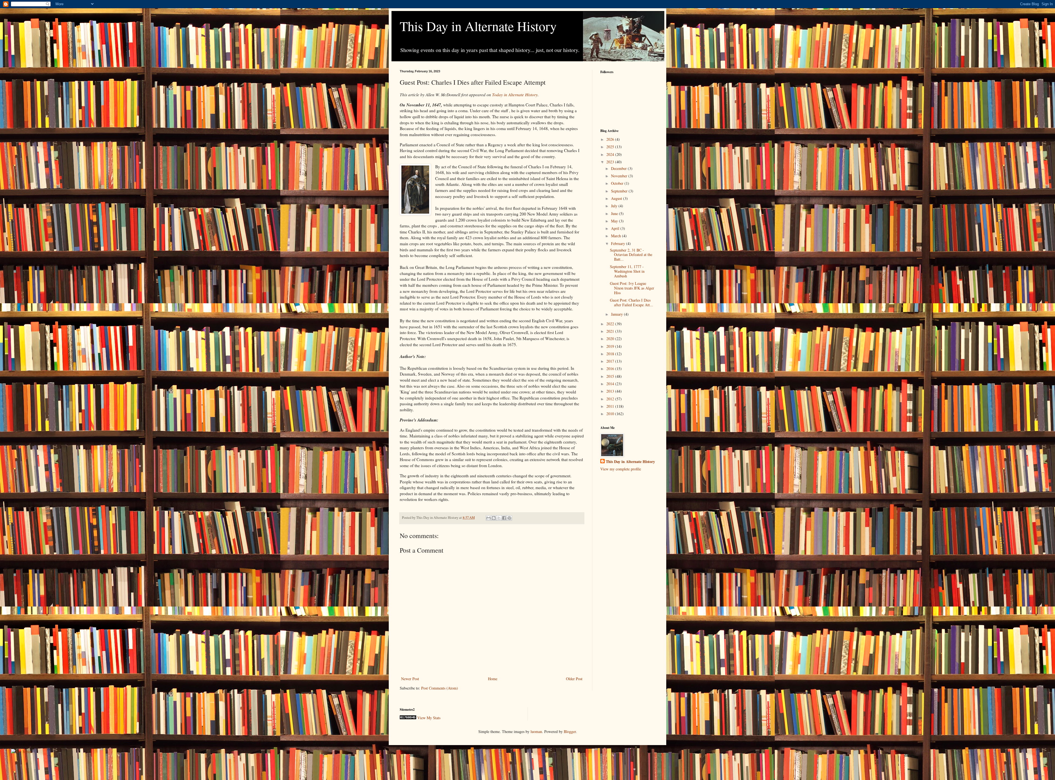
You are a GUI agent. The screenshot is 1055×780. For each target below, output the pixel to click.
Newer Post (410, 678)
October (617, 183)
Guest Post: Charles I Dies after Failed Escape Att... (631, 302)
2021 (610, 331)
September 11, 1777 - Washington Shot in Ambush (627, 271)
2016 (610, 368)
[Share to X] (499, 518)
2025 (610, 146)
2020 (610, 338)
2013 (610, 391)
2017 (610, 361)
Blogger (570, 731)
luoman (536, 731)
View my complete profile (620, 469)
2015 (610, 376)
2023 (610, 161)
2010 (610, 413)
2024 (610, 154)
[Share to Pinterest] (509, 518)
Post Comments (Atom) (439, 688)
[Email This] (488, 518)
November (619, 175)
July (614, 205)
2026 (610, 139)
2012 (610, 398)
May (615, 221)
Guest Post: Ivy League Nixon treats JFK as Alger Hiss (632, 288)
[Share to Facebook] (504, 518)
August (617, 198)
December (619, 168)
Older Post (574, 678)
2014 (610, 383)
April (615, 228)
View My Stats (428, 717)
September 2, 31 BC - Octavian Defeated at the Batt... (631, 254)
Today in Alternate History (515, 94)
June (615, 213)
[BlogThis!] (493, 518)
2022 (610, 323)
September (620, 191)
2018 (610, 353)
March (616, 235)
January (617, 314)
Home (492, 678)
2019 (610, 346)
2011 (610, 406)
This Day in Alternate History (478, 26)
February (618, 243)
